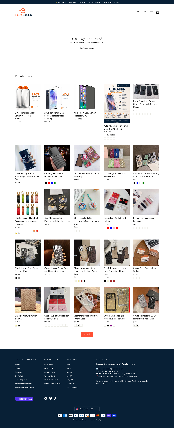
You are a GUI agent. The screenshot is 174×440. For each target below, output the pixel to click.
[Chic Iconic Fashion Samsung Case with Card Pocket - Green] (144, 183)
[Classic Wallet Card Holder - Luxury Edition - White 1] (46, 325)
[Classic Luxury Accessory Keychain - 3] (141, 228)
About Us (70, 376)
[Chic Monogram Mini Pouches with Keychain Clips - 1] (46, 228)
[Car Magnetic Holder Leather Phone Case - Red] (49, 183)
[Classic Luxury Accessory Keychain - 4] (144, 228)
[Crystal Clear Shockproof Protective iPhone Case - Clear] (105, 325)
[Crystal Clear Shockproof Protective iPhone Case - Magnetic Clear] (114, 325)
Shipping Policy (49, 372)
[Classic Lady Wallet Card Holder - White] (105, 228)
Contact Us (71, 384)
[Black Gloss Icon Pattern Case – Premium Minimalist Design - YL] (149, 114)
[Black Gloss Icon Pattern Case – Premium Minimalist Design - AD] (138, 114)
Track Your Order (73, 387)
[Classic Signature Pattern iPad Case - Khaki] (16, 325)
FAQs (68, 364)
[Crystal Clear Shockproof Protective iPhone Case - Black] (108, 325)
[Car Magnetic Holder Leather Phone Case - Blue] (52, 183)
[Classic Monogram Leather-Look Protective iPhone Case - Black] (105, 281)
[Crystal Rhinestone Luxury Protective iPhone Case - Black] (138, 325)
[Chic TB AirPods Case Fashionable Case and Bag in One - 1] (75, 231)
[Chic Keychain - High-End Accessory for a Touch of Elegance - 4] (25, 231)
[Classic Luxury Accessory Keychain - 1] (135, 228)
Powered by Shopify (94, 420)
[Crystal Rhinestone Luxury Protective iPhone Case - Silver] (135, 325)
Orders (17, 368)
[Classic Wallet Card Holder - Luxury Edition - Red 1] (55, 325)
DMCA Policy (19, 376)
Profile (17, 364)
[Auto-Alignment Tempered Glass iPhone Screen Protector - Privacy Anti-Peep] (108, 138)
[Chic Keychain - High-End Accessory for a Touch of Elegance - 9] (16, 233)
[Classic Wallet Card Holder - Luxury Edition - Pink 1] (52, 325)
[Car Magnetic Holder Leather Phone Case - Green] (55, 183)
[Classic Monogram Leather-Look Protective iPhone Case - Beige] (108, 281)
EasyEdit (70, 380)
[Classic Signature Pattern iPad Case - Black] (19, 325)
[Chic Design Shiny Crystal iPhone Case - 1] (105, 183)
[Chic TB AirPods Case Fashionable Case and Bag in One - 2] (78, 231)
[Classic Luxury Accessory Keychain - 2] (138, 228)
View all (87, 334)
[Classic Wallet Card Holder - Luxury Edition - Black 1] (49, 325)
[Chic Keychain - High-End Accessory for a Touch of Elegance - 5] (28, 231)
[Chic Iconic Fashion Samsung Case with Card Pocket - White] (141, 183)
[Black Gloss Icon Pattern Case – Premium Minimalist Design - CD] (141, 114)
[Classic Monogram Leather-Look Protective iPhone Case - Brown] (111, 281)
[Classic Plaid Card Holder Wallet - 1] (135, 278)
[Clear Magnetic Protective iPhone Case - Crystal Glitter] (81, 325)
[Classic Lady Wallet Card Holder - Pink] (114, 228)
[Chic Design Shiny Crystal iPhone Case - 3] (108, 183)
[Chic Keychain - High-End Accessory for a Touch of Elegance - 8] (37, 231)
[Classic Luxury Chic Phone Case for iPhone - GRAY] (19, 278)
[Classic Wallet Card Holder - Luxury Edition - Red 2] (67, 325)
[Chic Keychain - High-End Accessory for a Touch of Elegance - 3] (22, 231)
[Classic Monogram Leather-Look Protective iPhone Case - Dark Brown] (114, 281)
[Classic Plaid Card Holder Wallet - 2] (138, 278)
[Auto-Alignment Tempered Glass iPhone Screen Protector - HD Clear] (105, 138)
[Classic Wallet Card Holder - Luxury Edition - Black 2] (61, 325)
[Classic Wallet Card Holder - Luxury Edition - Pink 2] (64, 325)
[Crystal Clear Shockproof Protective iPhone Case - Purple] (111, 325)
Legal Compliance (21, 380)
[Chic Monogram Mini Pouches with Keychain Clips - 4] (55, 228)
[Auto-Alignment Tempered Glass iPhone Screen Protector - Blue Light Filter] (111, 138)
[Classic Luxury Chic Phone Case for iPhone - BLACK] (16, 278)
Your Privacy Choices (51, 380)
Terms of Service (50, 376)
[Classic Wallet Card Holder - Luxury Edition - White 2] (58, 325)
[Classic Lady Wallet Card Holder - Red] (117, 228)
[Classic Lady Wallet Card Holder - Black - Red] (108, 228)
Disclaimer (18, 372)
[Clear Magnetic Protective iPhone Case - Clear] (75, 325)
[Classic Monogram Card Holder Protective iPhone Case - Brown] (81, 281)
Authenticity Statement (23, 384)
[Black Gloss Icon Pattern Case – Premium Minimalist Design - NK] (135, 114)
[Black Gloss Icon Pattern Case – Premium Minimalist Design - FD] (146, 114)
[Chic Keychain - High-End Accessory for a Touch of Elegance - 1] (16, 231)
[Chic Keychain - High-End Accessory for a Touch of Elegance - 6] (31, 231)
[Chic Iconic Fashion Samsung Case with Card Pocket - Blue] (138, 183)
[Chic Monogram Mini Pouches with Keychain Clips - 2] (49, 228)
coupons (69, 372)
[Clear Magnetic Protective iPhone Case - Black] (78, 325)
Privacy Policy (49, 368)
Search (69, 368)
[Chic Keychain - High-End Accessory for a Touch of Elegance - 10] (19, 233)
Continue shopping (87, 48)
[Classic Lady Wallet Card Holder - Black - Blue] (111, 228)
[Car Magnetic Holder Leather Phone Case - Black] (46, 183)
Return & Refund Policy (52, 384)
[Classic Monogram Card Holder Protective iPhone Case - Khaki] (78, 281)
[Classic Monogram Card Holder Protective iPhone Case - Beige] (75, 281)
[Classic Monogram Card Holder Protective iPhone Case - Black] (84, 281)
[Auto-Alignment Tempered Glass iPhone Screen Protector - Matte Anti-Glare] (114, 138)
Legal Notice (48, 364)
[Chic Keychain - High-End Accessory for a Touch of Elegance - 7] (34, 231)
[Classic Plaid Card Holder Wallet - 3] (141, 278)
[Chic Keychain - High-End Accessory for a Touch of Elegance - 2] (19, 231)
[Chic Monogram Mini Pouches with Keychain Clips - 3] (52, 228)
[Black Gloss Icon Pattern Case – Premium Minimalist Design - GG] (144, 114)
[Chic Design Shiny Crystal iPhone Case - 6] (111, 183)
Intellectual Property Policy (24, 387)
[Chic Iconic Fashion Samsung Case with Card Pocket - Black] (135, 183)
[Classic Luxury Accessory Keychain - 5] (146, 228)
